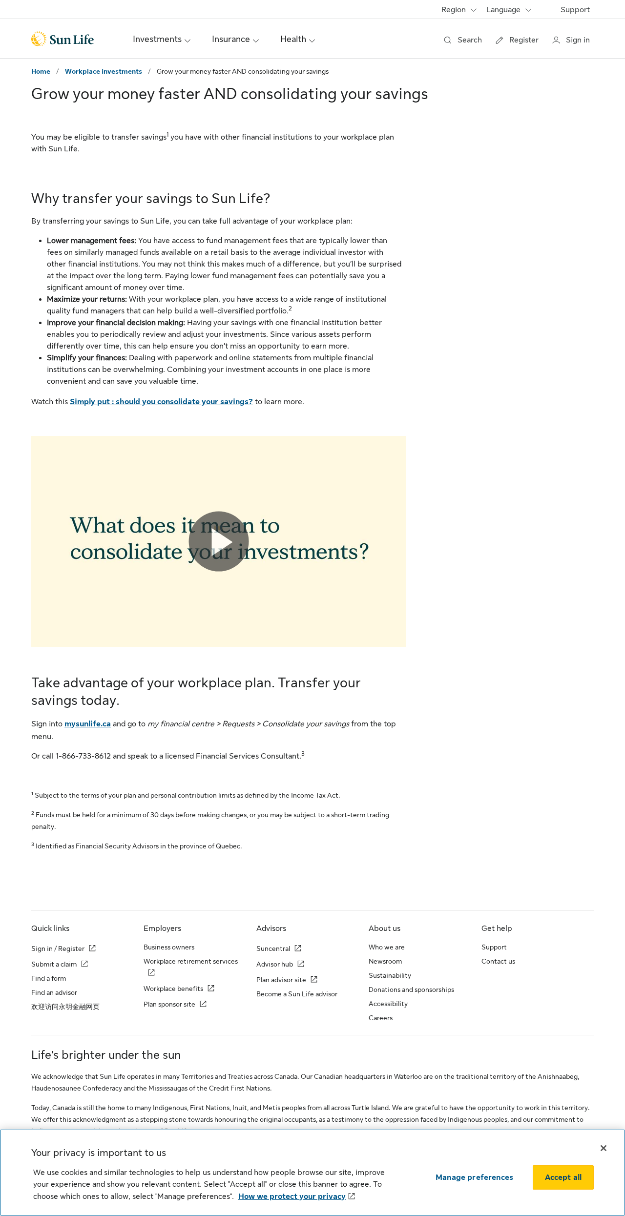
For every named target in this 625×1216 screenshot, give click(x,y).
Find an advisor (54, 992)
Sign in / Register (57, 948)
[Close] (603, 1148)
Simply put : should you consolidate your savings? (161, 401)
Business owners (169, 947)
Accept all (563, 1177)
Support (575, 9)
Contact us (498, 961)
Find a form (48, 978)
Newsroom (385, 961)
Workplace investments (103, 71)
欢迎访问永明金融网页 (65, 1006)
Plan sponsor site (169, 1004)
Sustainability (390, 975)
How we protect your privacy (292, 1196)
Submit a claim (54, 964)
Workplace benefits (173, 988)
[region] (312, 1172)
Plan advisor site (281, 980)
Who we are (387, 947)
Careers (381, 1018)
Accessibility (388, 1004)
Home (40, 71)
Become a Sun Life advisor (296, 994)
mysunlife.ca (87, 724)
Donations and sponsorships (411, 989)
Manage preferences (474, 1177)
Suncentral (273, 948)
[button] (219, 542)
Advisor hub (274, 964)
